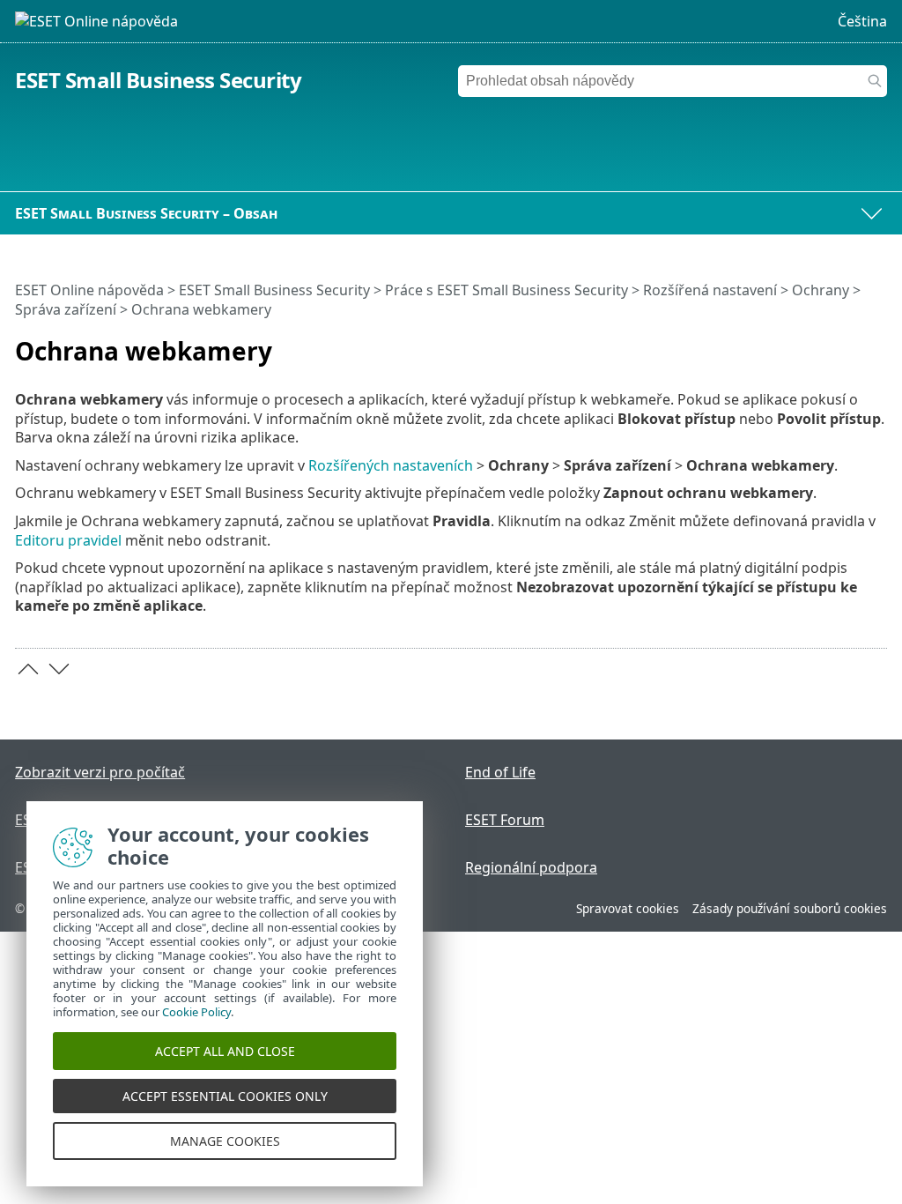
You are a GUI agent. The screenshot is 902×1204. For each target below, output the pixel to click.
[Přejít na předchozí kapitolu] (28, 669)
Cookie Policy (196, 1012)
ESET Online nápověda (89, 290)
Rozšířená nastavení (710, 290)
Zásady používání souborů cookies (789, 908)
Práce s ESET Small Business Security (506, 290)
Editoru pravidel (68, 540)
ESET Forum (504, 819)
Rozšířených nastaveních (390, 465)
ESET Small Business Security (158, 79)
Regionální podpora (531, 867)
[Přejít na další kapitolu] (59, 669)
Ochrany (820, 290)
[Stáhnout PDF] (851, 343)
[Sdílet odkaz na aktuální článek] (824, 343)
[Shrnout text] (877, 343)
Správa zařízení (65, 309)
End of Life (500, 772)
